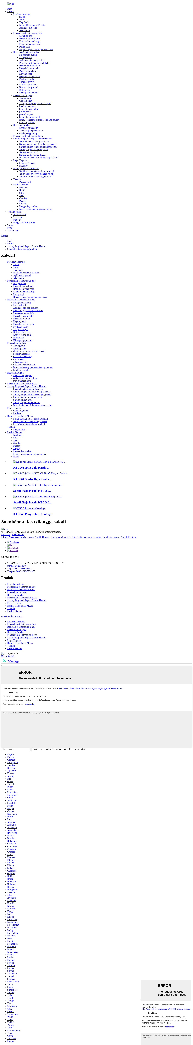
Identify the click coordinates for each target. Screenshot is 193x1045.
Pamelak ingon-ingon (29, 38)
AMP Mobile (18, 534)
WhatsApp (13, 661)
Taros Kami (12, 230)
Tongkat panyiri (26, 82)
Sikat (21, 193)
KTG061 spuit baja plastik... (31, 467)
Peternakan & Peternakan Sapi (27, 33)
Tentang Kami (14, 211)
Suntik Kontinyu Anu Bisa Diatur (66, 537)
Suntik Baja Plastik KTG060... (32, 490)
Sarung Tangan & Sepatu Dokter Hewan (32, 138)
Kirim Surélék (8, 656)
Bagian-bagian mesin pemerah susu (36, 49)
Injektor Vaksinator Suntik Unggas (17, 537)
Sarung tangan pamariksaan (32, 155)
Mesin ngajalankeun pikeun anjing (35, 209)
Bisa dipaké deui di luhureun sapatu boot (38, 157)
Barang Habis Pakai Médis (26, 168)
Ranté (22, 190)
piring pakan (25, 111)
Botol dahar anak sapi (29, 41)
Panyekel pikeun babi (29, 76)
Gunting (23, 198)
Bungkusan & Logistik (24, 222)
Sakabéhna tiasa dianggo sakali (34, 141)
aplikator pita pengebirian (31, 130)
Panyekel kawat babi (29, 68)
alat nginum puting (92, 537)
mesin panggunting (28, 133)
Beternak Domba (21, 125)
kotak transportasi (27, 106)
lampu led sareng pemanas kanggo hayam (39, 119)
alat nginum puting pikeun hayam (35, 103)
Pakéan (22, 201)
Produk (10, 11)
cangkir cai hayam (111, 537)
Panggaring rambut (28, 206)
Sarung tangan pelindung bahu (33, 149)
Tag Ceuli (24, 22)
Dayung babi (25, 73)
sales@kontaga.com (16, 566)
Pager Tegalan (20, 160)
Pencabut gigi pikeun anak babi (34, 63)
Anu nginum (25, 98)
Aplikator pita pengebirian (31, 60)
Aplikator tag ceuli (28, 27)
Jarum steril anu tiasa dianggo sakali (36, 174)
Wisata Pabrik (19, 214)
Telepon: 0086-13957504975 (21, 571)
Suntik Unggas (42, 537)
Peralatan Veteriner (22, 14)
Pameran (17, 220)
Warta (10, 225)
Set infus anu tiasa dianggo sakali (35, 176)
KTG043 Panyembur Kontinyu (32, 514)
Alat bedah (24, 30)
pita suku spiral (26, 114)
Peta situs (5, 534)
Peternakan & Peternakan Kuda (28, 136)
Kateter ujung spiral (28, 87)
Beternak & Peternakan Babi (27, 52)
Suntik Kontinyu (129, 537)
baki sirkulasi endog (28, 109)
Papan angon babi (27, 71)
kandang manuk (27, 122)
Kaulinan (23, 187)
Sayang (22, 203)
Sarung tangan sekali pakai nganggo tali (38, 147)
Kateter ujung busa (28, 84)
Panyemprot (25, 182)
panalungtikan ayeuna (11, 616)
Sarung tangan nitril (28, 152)
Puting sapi (24, 46)
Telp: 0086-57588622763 (19, 568)
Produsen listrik (26, 79)
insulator (23, 165)
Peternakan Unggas (22, 95)
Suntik (22, 17)
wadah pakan (25, 101)
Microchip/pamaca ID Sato (32, 25)
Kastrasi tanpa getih (28, 128)
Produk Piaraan (20, 184)
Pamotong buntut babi (29, 65)
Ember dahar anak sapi (30, 44)
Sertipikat (17, 217)
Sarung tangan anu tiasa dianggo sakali (37, 144)
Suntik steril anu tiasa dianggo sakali (36, 171)
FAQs (10, 228)
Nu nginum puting (28, 55)
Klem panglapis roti (28, 92)
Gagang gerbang (27, 163)
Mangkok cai (25, 36)
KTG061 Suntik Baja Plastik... (32, 479)
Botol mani (24, 90)
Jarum (22, 19)
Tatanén (17, 179)
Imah (9, 9)
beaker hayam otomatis (30, 117)
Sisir (21, 195)
